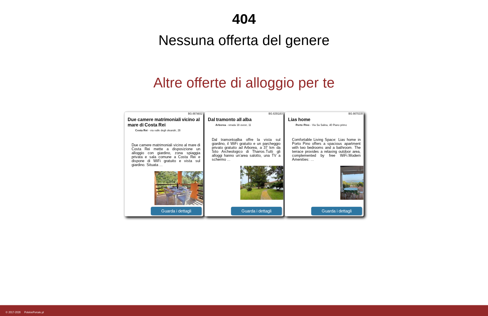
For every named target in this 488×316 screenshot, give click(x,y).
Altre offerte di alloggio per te (244, 83)
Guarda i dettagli (176, 210)
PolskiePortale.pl (34, 312)
